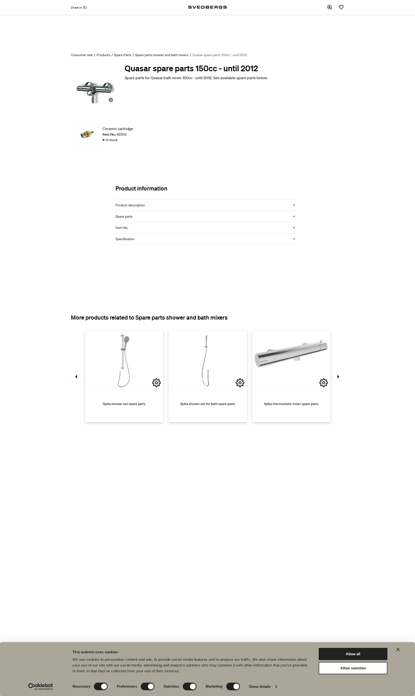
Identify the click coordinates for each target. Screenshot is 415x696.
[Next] (338, 376)
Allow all (353, 654)
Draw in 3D (79, 7)
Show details (260, 686)
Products (103, 55)
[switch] (147, 686)
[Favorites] (341, 7)
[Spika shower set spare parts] (124, 376)
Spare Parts (122, 55)
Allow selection (353, 668)
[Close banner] (398, 649)
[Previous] (76, 376)
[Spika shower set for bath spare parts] (208, 376)
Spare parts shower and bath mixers (162, 55)
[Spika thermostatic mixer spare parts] (291, 376)
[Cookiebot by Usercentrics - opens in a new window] (41, 686)
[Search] (330, 7)
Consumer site (82, 55)
